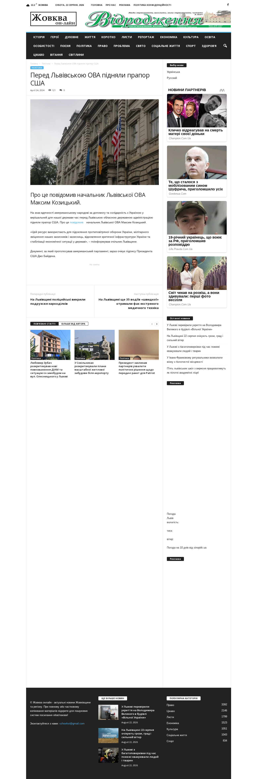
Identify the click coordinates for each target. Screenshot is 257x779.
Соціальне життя (166, 46)
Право (103, 46)
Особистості (43, 46)
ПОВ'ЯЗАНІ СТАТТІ (44, 323)
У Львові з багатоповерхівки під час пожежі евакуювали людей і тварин (193, 348)
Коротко (108, 37)
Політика (84, 46)
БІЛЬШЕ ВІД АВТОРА (73, 323)
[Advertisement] (95, 274)
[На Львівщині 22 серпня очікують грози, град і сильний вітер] (108, 735)
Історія (39, 37)
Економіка (168, 37)
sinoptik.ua (200, 547)
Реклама (124, 4)
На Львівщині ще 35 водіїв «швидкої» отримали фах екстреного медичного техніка (129, 303)
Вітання (56, 55)
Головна (96, 4)
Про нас (111, 4)
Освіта (210, 37)
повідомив (78, 222)
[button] (225, 46)
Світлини (76, 55)
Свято (141, 46)
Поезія (65, 46)
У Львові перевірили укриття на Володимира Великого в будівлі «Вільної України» (194, 327)
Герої (55, 37)
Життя (90, 37)
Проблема (122, 46)
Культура (191, 37)
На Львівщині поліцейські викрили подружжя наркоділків (57, 301)
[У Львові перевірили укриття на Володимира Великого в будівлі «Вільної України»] (108, 712)
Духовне (72, 37)
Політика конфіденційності (152, 4)
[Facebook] (228, 5)
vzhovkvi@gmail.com (72, 723)
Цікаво (38, 55)
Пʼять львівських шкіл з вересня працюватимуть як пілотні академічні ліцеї (196, 370)
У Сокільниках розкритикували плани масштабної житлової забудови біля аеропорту (91, 368)
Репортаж (146, 37)
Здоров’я (209, 46)
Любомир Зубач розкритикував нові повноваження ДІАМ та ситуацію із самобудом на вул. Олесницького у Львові (49, 369)
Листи (126, 37)
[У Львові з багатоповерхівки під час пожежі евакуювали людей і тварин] (108, 755)
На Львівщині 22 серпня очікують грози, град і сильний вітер (195, 338)
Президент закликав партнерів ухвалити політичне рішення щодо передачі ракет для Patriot (137, 368)
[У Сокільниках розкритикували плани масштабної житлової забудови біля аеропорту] (94, 345)
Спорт (191, 46)
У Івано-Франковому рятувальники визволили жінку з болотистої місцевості (194, 359)
